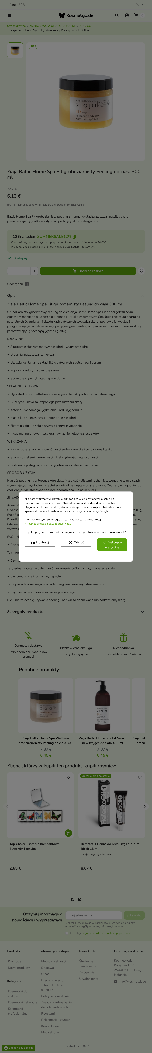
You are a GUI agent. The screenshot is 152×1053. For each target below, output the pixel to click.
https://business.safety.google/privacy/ (48, 523)
